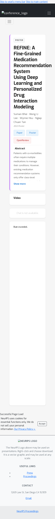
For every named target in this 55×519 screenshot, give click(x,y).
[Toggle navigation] (9, 21)
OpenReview (23, 140)
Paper (20, 132)
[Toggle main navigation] (49, 13)
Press (30, 472)
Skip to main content (37, 1)
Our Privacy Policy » (25, 429)
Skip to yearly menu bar (12, 1)
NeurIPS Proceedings (27, 511)
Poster (32, 132)
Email (29, 498)
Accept (42, 423)
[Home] (14, 13)
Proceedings (29, 476)
